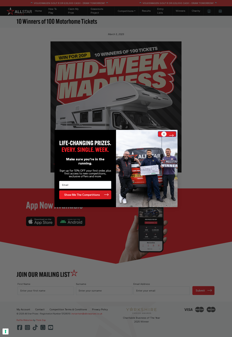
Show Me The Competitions (82, 195)
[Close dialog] (167, 134)
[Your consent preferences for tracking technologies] (6, 331)
